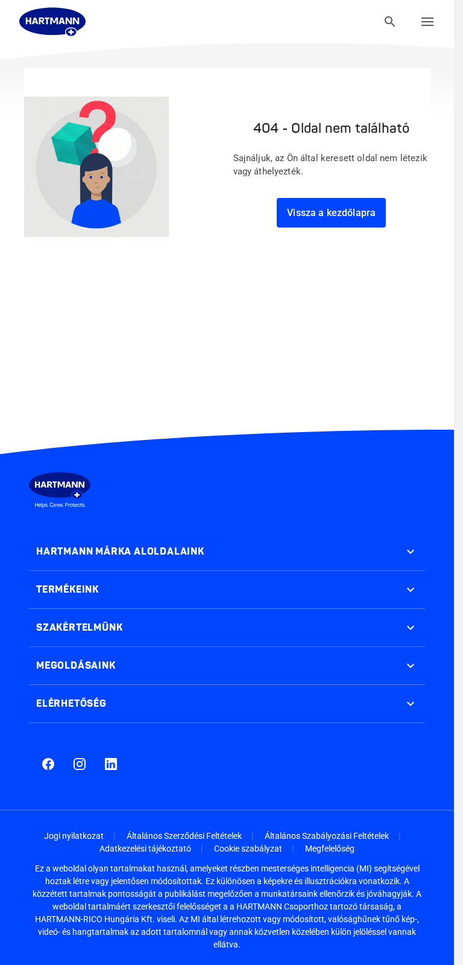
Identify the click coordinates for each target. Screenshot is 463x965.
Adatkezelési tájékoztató (145, 848)
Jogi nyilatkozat (74, 836)
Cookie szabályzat (248, 848)
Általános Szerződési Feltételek (184, 836)
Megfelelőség (329, 848)
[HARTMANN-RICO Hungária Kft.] (52, 21)
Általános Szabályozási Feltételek (327, 836)
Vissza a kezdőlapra (331, 212)
